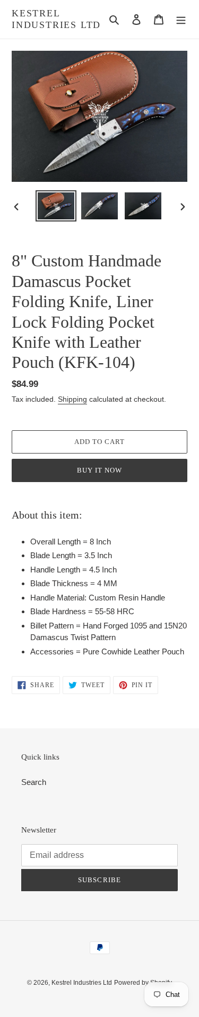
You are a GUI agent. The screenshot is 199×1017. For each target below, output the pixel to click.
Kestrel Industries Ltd (56, 19)
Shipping (72, 399)
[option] (56, 206)
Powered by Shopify (143, 982)
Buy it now (99, 470)
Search (33, 782)
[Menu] (181, 19)
